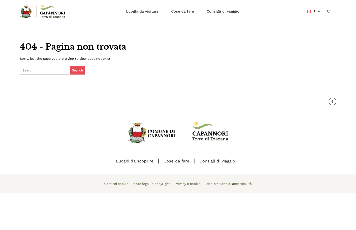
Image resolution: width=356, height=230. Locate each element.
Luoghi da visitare (142, 11)
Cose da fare (182, 11)
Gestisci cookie (116, 184)
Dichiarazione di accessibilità (228, 184)
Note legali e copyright (151, 184)
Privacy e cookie (187, 184)
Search (77, 70)
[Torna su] (332, 101)
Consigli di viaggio (223, 11)
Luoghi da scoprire (134, 161)
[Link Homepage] (26, 11)
